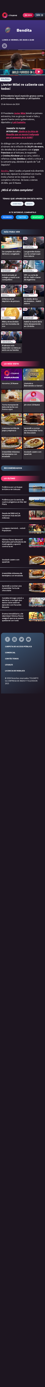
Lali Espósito (18, 122)
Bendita (4, 170)
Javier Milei (17, 204)
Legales (9, 664)
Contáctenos (12, 658)
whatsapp (37, 217)
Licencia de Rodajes (15, 670)
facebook (7, 217)
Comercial (10, 652)
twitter (22, 217)
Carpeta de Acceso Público (18, 646)
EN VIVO (28, 15)
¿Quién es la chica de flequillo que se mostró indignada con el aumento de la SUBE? (22, 134)
